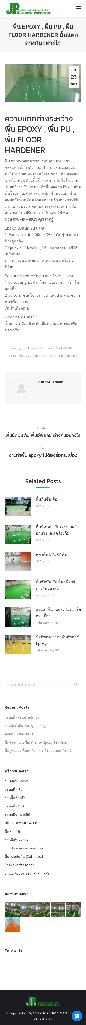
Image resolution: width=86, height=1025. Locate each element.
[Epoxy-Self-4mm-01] (12, 924)
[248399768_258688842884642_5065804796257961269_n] (12, 909)
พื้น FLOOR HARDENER (49, 356)
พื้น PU (71, 356)
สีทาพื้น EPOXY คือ (51, 554)
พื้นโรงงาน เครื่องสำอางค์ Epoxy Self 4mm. (37, 742)
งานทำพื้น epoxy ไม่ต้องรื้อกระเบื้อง (58, 613)
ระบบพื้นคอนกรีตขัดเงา (22, 717)
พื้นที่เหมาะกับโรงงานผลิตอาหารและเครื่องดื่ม (57, 530)
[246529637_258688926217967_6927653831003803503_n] (43, 909)
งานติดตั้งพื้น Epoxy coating (25, 725)
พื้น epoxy (25, 356)
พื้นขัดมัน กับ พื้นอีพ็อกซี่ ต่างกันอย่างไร (56, 585)
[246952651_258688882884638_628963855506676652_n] (27, 909)
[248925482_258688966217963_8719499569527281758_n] (58, 909)
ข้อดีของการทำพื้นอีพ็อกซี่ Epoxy (57, 640)
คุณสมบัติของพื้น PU (20, 734)
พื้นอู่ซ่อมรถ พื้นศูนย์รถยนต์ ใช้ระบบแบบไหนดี (38, 750)
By (45, 348)
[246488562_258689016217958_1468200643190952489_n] (73, 909)
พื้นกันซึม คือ (46, 499)
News (31, 348)
